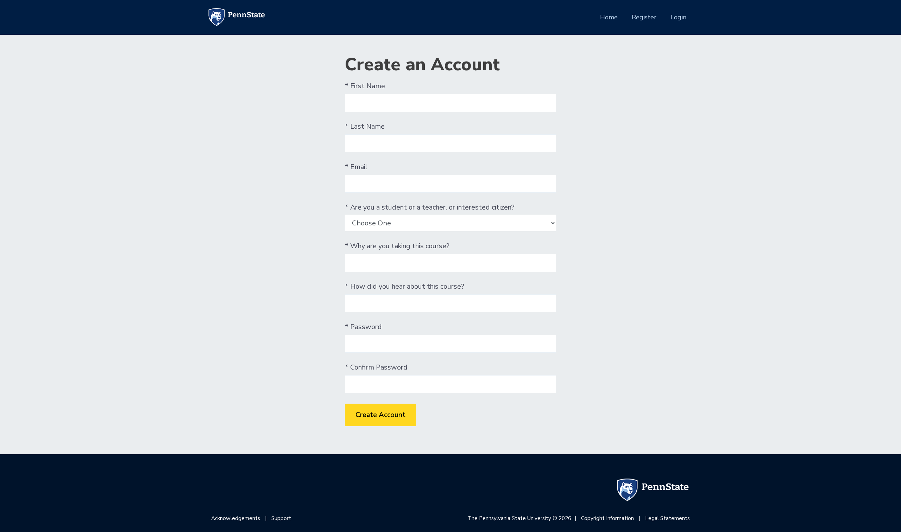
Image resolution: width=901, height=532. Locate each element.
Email (356, 167)
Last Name (365, 126)
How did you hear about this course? (404, 286)
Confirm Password (376, 367)
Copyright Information (607, 518)
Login (678, 17)
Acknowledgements (235, 518)
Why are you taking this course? (397, 246)
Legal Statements (667, 518)
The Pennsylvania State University (509, 518)
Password (363, 327)
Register (644, 17)
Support (281, 518)
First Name (365, 86)
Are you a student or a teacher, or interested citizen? (430, 207)
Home (609, 17)
